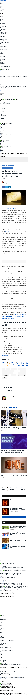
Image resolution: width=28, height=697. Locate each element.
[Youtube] (2, 679)
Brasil (2, 109)
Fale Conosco (3, 105)
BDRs (8, 368)
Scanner (2, 12)
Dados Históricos (3, 45)
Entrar (1, 99)
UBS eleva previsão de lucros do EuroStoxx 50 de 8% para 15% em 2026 (17, 546)
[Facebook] (16, 677)
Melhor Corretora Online (5, 49)
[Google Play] (3, 663)
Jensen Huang (22, 373)
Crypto (1, 53)
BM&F (1, 57)
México (2, 118)
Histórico (2, 25)
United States (3, 107)
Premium (12, 99)
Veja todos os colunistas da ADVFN (13, 517)
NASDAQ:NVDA (10, 208)
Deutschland (3, 115)
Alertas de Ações (3, 39)
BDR (12, 165)
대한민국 (2, 121)
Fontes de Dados (3, 648)
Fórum (1, 6)
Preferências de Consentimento (7, 650)
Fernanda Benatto (11, 396)
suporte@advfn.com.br (5, 103)
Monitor (1, 3)
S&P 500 (9, 129)
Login (13, 596)
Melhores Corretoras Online (6, 647)
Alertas (1, 37)
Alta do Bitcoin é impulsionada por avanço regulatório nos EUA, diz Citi (18, 539)
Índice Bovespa (13, 123)
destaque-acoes (21, 368)
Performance (3, 26)
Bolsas (1, 62)
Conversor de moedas (4, 42)
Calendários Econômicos (5, 66)
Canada (2, 112)
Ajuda (1, 641)
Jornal (1, 654)
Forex (1, 52)
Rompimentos (3, 47)
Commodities (3, 60)
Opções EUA (2, 59)
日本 (1, 119)
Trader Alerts (3, 40)
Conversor (2, 659)
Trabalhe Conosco (4, 638)
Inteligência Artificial (7, 373)
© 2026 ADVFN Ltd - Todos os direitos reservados (10, 671)
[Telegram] (21, 677)
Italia (2, 117)
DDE (1, 43)
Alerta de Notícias (4, 32)
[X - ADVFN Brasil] (10, 677)
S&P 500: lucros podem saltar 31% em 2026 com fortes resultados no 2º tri (17, 533)
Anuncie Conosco (3, 646)
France (2, 114)
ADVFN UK (3, 108)
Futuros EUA (2, 56)
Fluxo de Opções (3, 46)
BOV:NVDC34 (8, 231)
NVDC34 (13, 375)
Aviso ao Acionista (6, 165)
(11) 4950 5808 (3, 102)
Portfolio (2, 9)
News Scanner (3, 30)
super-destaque (21, 375)
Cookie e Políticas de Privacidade (7, 674)
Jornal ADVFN (3, 29)
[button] (6, 684)
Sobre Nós (2, 637)
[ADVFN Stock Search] (0, 2)
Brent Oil (9, 146)
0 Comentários (8, 183)
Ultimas (4, 377)
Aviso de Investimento (5, 676)
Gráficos (2, 19)
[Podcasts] (7, 679)
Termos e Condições (4, 669)
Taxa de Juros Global (4, 68)
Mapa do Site (3, 643)
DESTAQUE (14, 368)
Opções (1, 20)
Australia (2, 111)
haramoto (12, 503)
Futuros (1, 55)
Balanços (2, 22)
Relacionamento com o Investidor (7, 640)
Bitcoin (7, 140)
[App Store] (2, 661)
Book (1, 5)
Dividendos (2, 23)
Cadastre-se (2, 156)
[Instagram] (3, 677)
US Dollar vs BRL (13, 134)
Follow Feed (2, 36)
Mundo (1, 10)
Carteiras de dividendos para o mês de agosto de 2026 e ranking (18, 527)
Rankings (2, 7)
